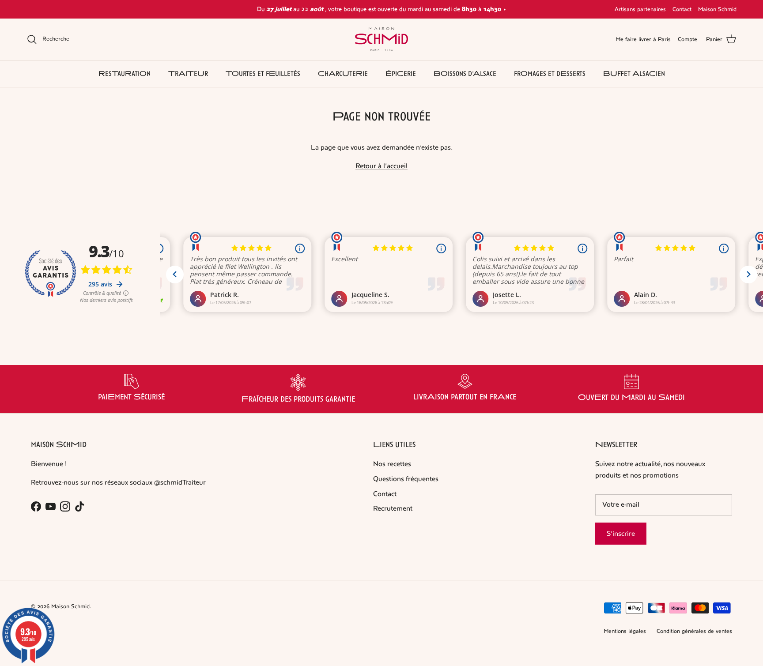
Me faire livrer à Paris (643, 39)
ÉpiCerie (400, 73)
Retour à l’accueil (381, 165)
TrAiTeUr (188, 73)
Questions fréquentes (405, 478)
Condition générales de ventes (694, 631)
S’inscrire (621, 533)
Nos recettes (392, 463)
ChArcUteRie (343, 73)
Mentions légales (625, 631)
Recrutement (392, 508)
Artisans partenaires (640, 9)
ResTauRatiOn (124, 73)
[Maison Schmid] (381, 39)
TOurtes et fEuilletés (263, 73)
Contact (681, 9)
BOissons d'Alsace (465, 73)
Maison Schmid (717, 9)
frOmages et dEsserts (549, 73)
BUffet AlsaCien (634, 73)
